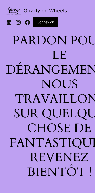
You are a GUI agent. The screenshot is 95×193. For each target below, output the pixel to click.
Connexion (45, 22)
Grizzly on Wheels (45, 11)
